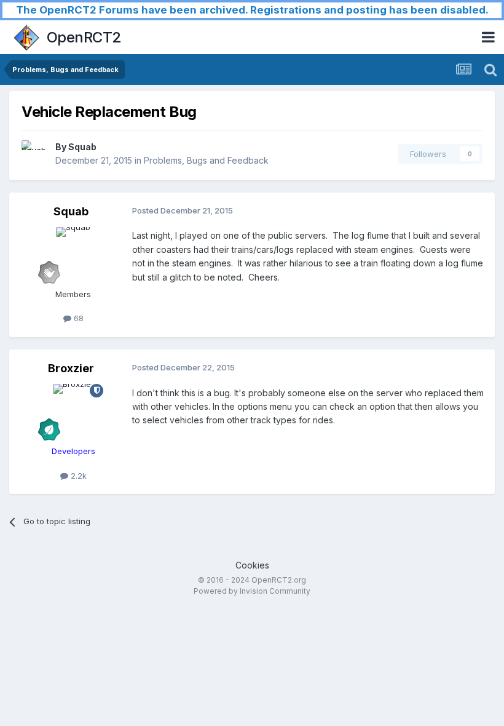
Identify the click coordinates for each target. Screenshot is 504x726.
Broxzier (71, 368)
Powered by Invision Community (252, 591)
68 (77, 318)
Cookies (252, 565)
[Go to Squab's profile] (35, 153)
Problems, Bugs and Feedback (206, 160)
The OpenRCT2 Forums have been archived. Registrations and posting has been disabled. (252, 10)
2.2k (77, 476)
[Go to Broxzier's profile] (73, 411)
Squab (82, 147)
